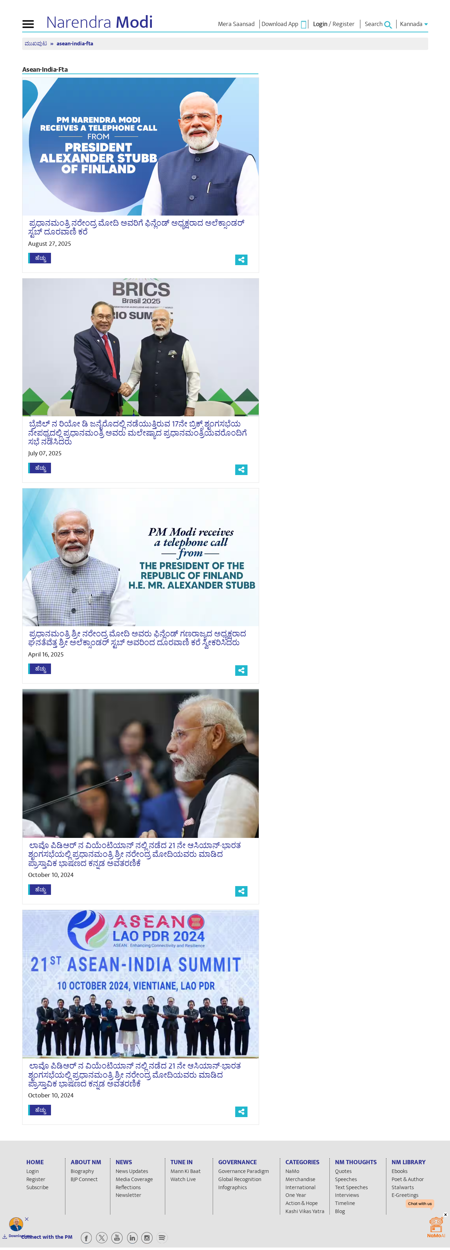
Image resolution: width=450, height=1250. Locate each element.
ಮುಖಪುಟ (37, 44)
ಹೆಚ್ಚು (40, 258)
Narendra (99, 22)
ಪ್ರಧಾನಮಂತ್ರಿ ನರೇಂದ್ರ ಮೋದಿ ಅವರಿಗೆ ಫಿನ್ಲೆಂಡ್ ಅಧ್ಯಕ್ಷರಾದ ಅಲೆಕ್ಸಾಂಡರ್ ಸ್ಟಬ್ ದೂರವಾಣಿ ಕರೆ (136, 228)
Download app (20, 1236)
